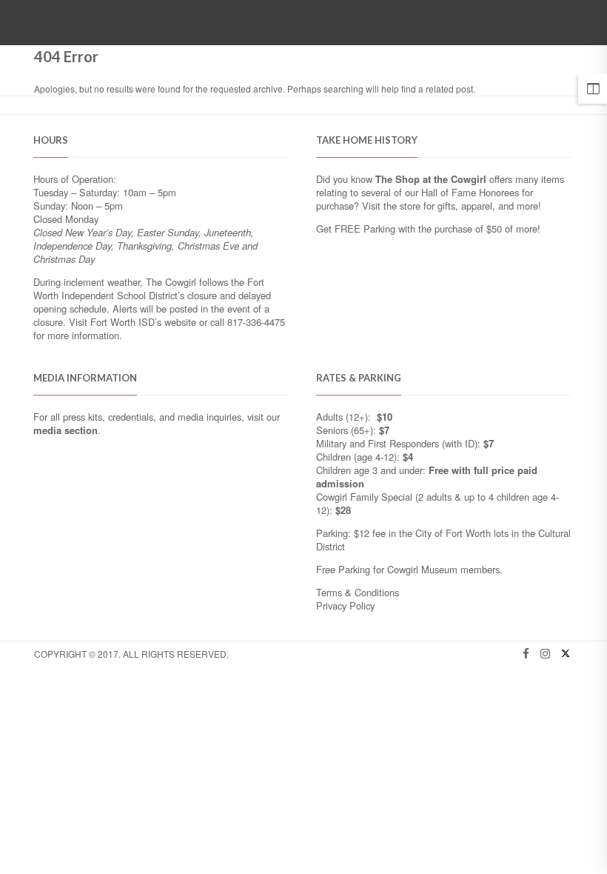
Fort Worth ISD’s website (143, 322)
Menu (541, 24)
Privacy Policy (345, 605)
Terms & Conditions (357, 592)
